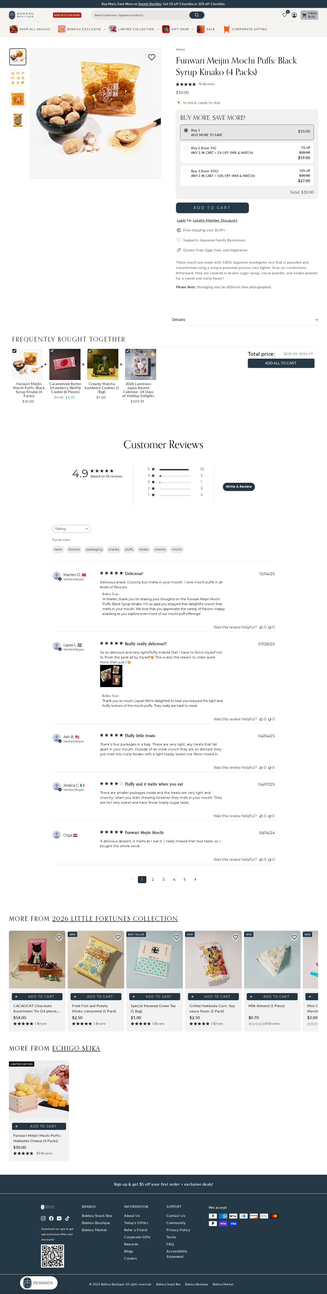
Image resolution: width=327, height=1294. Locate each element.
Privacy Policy (178, 1230)
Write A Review (239, 487)
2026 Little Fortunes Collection (115, 918)
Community (176, 1222)
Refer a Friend (135, 1230)
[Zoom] (95, 113)
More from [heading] (93, 918)
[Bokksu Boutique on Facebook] (51, 1217)
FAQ (170, 1244)
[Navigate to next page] (195, 879)
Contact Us (175, 1215)
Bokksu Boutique (96, 1222)
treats (143, 549)
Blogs (128, 1251)
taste (58, 549)
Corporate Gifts (137, 1237)
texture (74, 549)
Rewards (131, 1244)
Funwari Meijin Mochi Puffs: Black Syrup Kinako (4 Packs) (236, 66)
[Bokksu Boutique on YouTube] (59, 1217)
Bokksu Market (94, 1230)
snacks (114, 549)
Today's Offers (136, 1222)
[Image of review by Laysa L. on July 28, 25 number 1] (111, 676)
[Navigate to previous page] (131, 879)
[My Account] (294, 15)
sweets (160, 549)
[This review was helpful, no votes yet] (261, 627)
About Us (132, 1215)
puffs (129, 549)
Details (179, 320)
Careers (130, 1258)
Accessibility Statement (177, 1253)
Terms (171, 1237)
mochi (177, 549)
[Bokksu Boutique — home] (21, 15)
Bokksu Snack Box (97, 1215)
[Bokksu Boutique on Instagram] (43, 1217)
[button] (59, 937)
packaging (94, 549)
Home (180, 49)
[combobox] (148, 15)
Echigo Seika (76, 1048)
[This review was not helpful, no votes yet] (269, 627)
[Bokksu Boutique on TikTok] (67, 1217)
